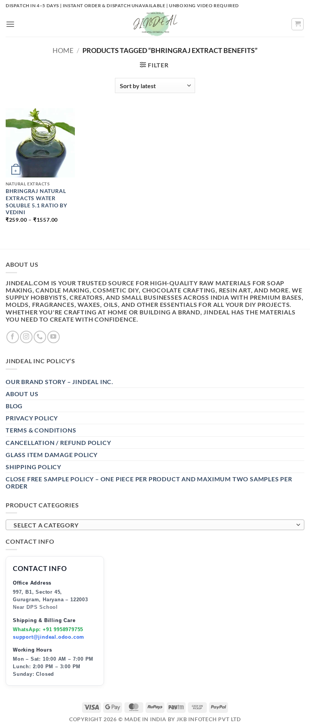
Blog (14, 405)
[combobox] (155, 525)
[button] (10, 24)
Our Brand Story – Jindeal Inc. (59, 381)
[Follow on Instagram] (26, 337)
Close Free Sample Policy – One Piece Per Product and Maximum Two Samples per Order (149, 482)
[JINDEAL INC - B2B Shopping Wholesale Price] (155, 24)
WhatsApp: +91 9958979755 (48, 629)
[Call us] (40, 337)
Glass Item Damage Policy (52, 454)
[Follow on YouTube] (53, 337)
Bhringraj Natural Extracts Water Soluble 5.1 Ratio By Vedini (36, 201)
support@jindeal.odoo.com (48, 637)
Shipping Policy (33, 466)
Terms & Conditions (41, 430)
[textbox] (153, 525)
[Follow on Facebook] (12, 337)
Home (63, 50)
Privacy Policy (32, 418)
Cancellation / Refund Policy (58, 442)
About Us (22, 393)
